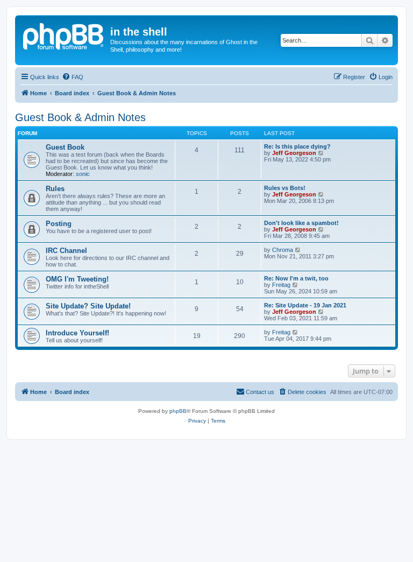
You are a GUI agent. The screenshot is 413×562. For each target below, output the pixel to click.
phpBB (178, 411)
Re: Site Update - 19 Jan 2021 (305, 305)
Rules (55, 189)
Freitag (281, 285)
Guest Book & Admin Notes (80, 117)
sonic (83, 174)
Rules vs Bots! (284, 188)
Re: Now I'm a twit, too (296, 278)
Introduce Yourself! (77, 333)
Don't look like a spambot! (301, 223)
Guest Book (65, 147)
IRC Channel (66, 251)
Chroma (282, 250)
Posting (59, 224)
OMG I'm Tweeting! (77, 279)
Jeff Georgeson (294, 153)
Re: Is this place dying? (297, 146)
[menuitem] (72, 77)
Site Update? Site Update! (88, 306)
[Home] (64, 35)
